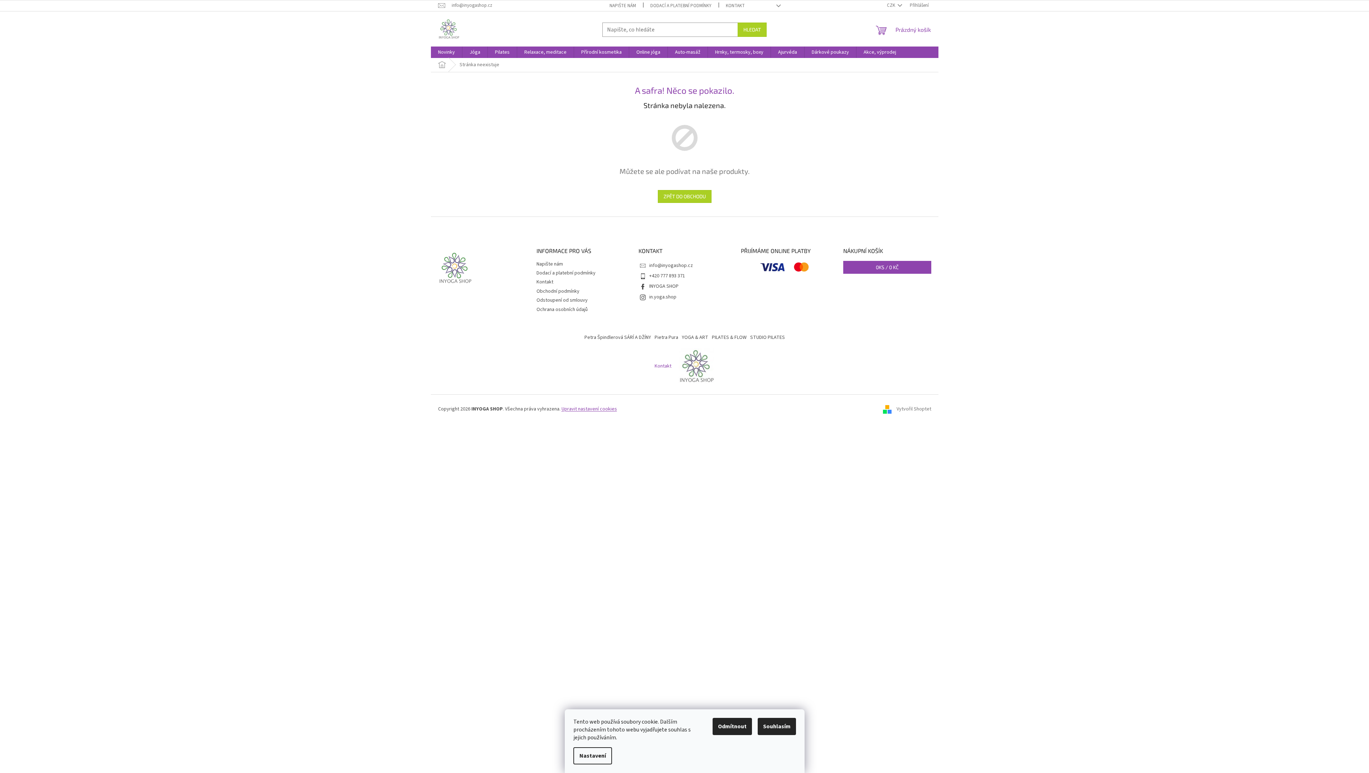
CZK (891, 5)
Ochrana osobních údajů (562, 309)
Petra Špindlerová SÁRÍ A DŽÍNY (617, 337)
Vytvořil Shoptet (914, 409)
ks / (887, 267)
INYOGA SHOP (664, 286)
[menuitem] (446, 52)
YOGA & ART (695, 337)
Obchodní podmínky (558, 291)
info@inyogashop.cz (671, 265)
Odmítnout (732, 726)
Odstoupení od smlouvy (562, 300)
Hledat (752, 29)
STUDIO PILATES (767, 337)
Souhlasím (777, 726)
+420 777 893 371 (667, 275)
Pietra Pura (666, 337)
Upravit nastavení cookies (589, 409)
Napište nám (623, 6)
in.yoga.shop (662, 297)
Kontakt (735, 6)
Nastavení (592, 756)
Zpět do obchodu (685, 196)
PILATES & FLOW (729, 337)
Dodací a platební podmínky (681, 6)
